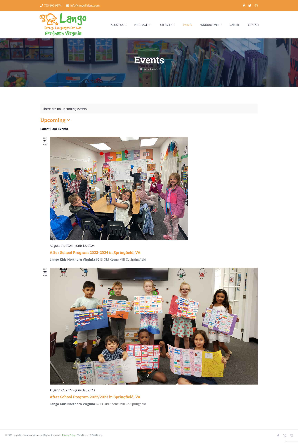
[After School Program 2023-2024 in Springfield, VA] (154, 188)
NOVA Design (96, 435)
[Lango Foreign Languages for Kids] (63, 14)
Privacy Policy (69, 435)
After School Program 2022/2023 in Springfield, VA (95, 396)
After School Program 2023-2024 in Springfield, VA (95, 252)
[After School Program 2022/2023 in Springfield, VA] (154, 326)
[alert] (149, 109)
